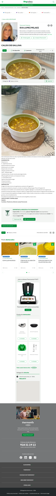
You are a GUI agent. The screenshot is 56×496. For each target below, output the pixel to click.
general (18, 7)
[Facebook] (20, 457)
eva (15, 7)
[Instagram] (30, 457)
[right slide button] (53, 272)
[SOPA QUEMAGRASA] (10, 250)
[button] (53, 2)
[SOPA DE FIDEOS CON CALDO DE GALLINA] (46, 250)
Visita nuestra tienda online (27, 4)
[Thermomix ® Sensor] (34, 347)
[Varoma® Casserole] (34, 325)
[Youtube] (25, 457)
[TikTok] (35, 457)
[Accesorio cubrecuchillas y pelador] (22, 325)
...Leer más (49, 34)
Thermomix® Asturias (9, 7)
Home (2, 7)
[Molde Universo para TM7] (22, 347)
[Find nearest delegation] (2, 2)
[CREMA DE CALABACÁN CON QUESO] (28, 250)
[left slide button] (2, 272)
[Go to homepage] (28, 2)
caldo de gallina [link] (24, 7)
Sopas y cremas (6, 256)
